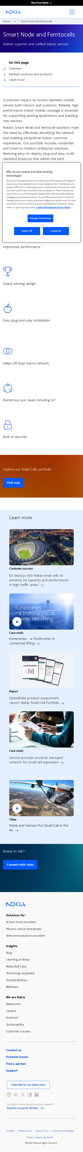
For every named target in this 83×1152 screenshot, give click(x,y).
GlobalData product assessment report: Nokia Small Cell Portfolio (34, 700)
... (15, 21)
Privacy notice (25, 1130)
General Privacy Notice (59, 207)
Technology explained (20, 973)
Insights (11, 946)
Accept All (56, 231)
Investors (12, 1017)
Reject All (27, 231)
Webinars (12, 987)
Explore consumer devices (22, 1109)
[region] (41, 202)
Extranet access (17, 1057)
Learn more (17, 80)
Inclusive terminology (63, 1130)
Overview (15, 68)
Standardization (16, 980)
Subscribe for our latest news (28, 1084)
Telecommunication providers (25, 935)
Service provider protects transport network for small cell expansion (36, 760)
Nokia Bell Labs (16, 966)
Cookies (10, 1130)
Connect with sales (20, 865)
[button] (41, 611)
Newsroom (13, 1004)
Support (12, 1070)
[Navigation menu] (73, 13)
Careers (11, 1011)
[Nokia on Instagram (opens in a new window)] (9, 1095)
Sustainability (15, 1024)
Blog (9, 953)
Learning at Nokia (18, 959)
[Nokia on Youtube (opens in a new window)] (16, 1095)
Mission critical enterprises (24, 929)
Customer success (18, 1031)
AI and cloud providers (21, 922)
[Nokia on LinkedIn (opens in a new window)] (37, 1095)
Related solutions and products (30, 74)
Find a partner (16, 1064)
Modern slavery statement (40, 1137)
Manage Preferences (40, 218)
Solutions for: (15, 915)
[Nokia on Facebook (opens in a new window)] (30, 1095)
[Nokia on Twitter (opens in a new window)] (23, 1095)
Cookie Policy (42, 207)
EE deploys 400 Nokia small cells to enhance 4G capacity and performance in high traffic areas (39, 580)
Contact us (13, 1050)
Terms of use (42, 1130)
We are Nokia (15, 997)
